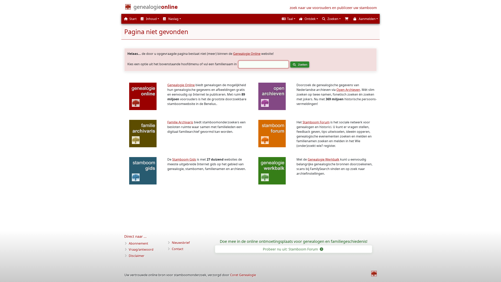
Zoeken (302, 64)
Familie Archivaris (180, 122)
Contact (177, 249)
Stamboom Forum (316, 122)
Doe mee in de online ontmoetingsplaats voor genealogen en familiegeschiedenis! (293, 241)
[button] (288, 19)
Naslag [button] (173, 19)
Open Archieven (348, 90)
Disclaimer (136, 256)
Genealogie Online (246, 54)
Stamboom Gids (184, 159)
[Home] (374, 273)
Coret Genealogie (243, 275)
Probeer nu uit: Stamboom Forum (291, 249)
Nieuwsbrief (181, 242)
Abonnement (138, 243)
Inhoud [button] (151, 19)
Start (133, 19)
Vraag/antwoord (141, 249)
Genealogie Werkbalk (323, 159)
